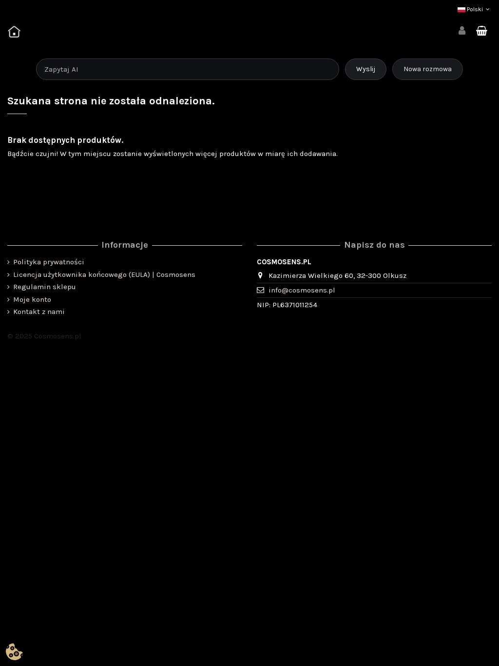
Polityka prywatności (48, 261)
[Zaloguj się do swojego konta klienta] (462, 31)
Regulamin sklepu (44, 286)
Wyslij (365, 69)
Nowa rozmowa (427, 69)
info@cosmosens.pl (302, 290)
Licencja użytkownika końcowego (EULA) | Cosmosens (104, 274)
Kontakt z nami (39, 311)
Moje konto (32, 299)
